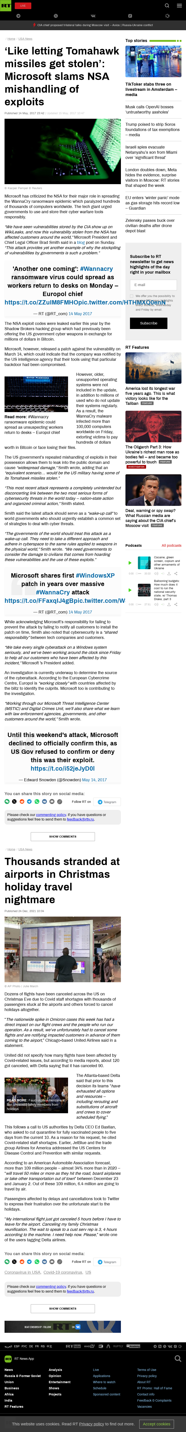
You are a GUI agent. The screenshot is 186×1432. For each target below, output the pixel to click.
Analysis (55, 1370)
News (9, 1370)
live (23, 6)
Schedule (99, 1388)
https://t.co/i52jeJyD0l (63, 768)
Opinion (55, 1376)
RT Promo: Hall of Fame (154, 1388)
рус (24, 1346)
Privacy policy (147, 1376)
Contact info (145, 1394)
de (31, 1346)
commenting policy (51, 815)
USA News (25, 38)
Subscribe (148, 323)
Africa (9, 1394)
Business (12, 1388)
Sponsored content (106, 1394)
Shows (54, 1388)
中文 (49, 1346)
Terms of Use (146, 1370)
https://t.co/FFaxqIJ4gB (39, 600)
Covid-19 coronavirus (63, 1272)
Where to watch (104, 1382)
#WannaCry (53, 592)
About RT (144, 1382)
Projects (55, 1394)
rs (43, 1346)
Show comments (62, 836)
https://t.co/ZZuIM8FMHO (41, 302)
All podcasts (171, 545)
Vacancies (144, 1406)
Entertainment (60, 1382)
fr (37, 1346)
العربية (8, 1346)
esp (17, 1346)
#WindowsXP (95, 575)
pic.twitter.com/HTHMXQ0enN (122, 302)
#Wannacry (96, 268)
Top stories (136, 40)
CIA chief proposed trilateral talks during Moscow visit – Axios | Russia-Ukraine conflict (95, 25)
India (8, 1400)
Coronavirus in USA (22, 1272)
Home (11, 38)
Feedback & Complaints (154, 1400)
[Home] (5, 5)
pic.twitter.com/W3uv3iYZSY (115, 600)
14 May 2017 (80, 314)
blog (81, 242)
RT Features (137, 347)
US (88, 1272)
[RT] (73, 1346)
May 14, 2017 (94, 780)
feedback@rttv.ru (80, 819)
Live (96, 1370)
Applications (101, 1376)
